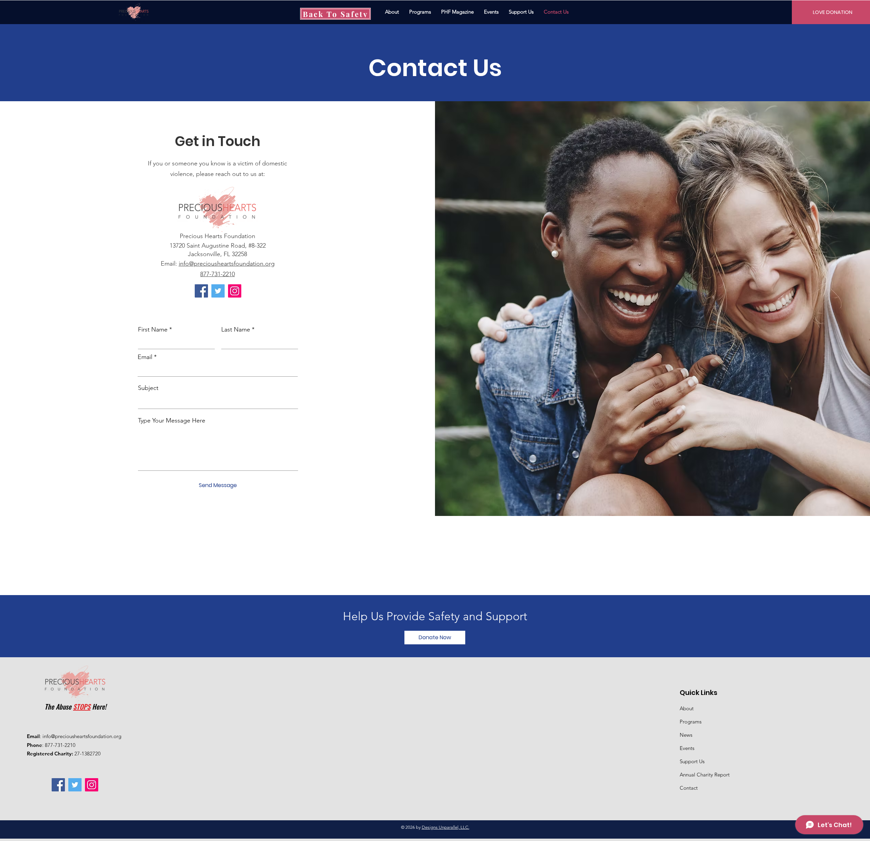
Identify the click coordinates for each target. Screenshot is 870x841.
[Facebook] (201, 291)
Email (145, 357)
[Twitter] (218, 291)
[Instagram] (234, 291)
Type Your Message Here (171, 420)
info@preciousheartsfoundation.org (227, 263)
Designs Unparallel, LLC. (445, 827)
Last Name (235, 329)
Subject (148, 388)
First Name (153, 329)
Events (687, 748)
